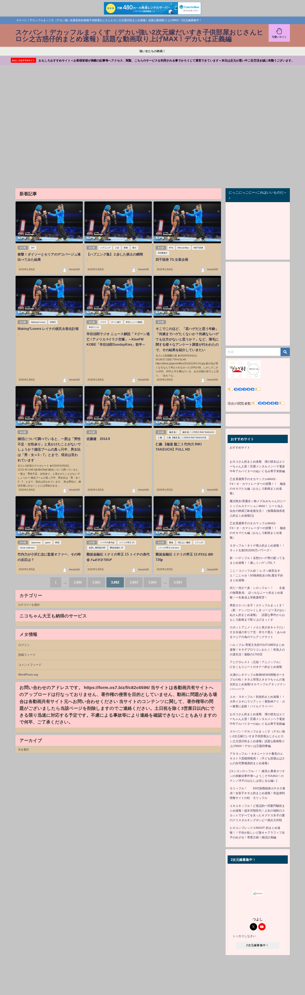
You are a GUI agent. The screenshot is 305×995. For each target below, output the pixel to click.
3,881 (96, 582)
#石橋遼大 (162, 253)
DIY (33, 248)
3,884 (152, 582)
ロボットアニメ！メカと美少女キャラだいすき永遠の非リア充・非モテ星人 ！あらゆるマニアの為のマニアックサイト (258, 632)
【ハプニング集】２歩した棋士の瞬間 (115, 254)
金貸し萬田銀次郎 (97, 548)
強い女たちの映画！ (152, 51)
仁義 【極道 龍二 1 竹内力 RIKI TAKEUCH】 (187, 438)
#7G (171, 248)
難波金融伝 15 (116, 548)
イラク (103, 322)
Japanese (36, 542)
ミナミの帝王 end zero (168, 548)
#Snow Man (183, 248)
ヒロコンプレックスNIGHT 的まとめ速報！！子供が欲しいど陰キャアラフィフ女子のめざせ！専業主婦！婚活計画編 (257, 832)
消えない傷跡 (184, 542)
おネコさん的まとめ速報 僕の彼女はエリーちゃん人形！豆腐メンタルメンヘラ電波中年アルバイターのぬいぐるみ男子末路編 (257, 466)
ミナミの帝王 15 (126, 542)
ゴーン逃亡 (116, 322)
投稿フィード (27, 654)
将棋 (126, 248)
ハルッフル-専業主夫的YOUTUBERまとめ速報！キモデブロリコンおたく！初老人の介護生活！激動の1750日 (257, 649)
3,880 (78, 582)
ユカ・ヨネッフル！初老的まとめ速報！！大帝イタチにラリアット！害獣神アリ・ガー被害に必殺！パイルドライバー (257, 701)
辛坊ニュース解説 (134, 322)
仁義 (160, 438)
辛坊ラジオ (94, 327)
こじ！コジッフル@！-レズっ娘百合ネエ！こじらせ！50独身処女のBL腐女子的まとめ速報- (256, 575)
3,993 (178, 582)
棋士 (134, 248)
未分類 (23, 248)
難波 (171, 542)
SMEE (53, 322)
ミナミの (199, 542)
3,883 (134, 582)
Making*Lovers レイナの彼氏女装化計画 (48, 328)
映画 (57, 542)
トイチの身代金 (107, 542)
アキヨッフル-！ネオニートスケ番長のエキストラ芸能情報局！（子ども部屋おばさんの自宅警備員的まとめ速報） (257, 758)
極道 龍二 (173, 432)
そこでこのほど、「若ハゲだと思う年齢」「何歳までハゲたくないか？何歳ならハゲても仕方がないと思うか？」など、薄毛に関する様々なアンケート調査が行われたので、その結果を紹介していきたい (187, 339)
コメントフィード (29, 664)
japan (48, 542)
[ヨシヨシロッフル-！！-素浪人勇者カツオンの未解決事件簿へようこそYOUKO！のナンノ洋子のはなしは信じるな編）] (257, 776)
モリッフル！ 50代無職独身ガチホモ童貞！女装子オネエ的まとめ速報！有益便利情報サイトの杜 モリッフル (257, 793)
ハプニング (105, 248)
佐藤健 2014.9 (98, 438)
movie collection (27, 548)
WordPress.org (28, 674)
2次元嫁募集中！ (257, 945)
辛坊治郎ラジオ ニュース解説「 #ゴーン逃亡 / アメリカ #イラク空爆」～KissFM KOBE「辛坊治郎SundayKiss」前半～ (118, 339)
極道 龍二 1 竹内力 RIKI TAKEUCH (198, 432)
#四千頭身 (198, 248)
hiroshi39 (74, 269)
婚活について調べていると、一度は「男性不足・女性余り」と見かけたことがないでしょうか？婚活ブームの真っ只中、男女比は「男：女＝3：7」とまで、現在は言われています (49, 449)
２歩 (117, 248)
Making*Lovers (38, 322)
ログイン (24, 645)
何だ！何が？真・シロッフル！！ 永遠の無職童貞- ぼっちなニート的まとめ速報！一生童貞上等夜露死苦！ (257, 592)
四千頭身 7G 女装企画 (172, 259)
